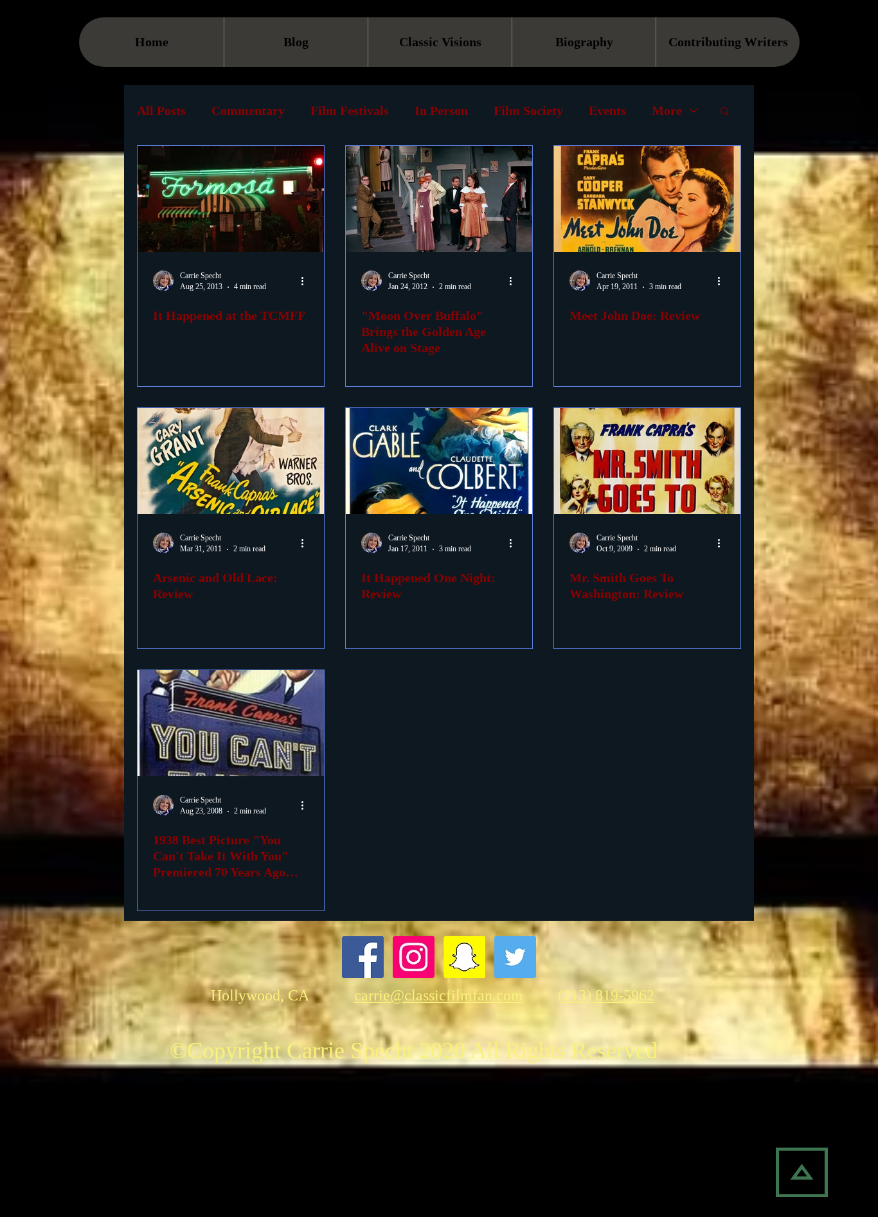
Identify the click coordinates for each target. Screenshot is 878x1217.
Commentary (248, 110)
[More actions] (306, 281)
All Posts (161, 110)
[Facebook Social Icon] (363, 957)
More (667, 110)
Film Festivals (349, 110)
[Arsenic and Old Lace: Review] (231, 461)
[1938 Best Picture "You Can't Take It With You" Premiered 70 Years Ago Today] (231, 723)
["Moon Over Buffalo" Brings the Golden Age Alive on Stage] (439, 199)
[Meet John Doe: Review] (647, 199)
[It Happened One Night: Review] (439, 461)
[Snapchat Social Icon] (464, 957)
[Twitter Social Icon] (515, 957)
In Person (441, 110)
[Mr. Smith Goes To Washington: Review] (647, 461)
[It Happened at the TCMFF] (231, 199)
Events (607, 110)
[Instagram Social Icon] (414, 957)
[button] (725, 112)
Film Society (528, 110)
